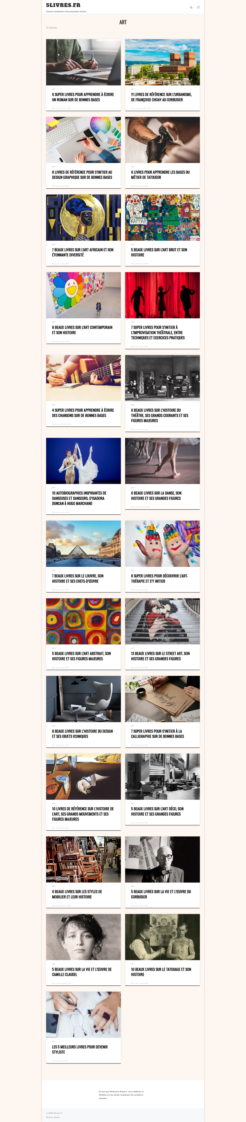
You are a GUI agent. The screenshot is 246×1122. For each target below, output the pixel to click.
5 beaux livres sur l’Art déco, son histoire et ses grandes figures (157, 811)
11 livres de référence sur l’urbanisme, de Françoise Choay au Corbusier (161, 97)
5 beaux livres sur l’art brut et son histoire (159, 252)
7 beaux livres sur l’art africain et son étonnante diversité (82, 252)
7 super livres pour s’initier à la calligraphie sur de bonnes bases (157, 733)
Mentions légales (53, 1117)
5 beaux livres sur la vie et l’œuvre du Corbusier (161, 894)
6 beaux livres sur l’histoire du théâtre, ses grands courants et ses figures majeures (159, 415)
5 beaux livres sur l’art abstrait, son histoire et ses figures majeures (81, 656)
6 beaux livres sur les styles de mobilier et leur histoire (77, 894)
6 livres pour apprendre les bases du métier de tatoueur (160, 174)
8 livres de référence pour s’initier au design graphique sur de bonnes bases (82, 174)
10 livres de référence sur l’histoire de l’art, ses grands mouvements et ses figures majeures (83, 814)
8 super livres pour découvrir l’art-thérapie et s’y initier (159, 578)
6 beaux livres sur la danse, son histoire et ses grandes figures (156, 495)
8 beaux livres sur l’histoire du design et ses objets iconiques (82, 733)
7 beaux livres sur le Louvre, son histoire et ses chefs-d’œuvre (77, 578)
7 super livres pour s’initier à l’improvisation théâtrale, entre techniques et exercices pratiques (158, 332)
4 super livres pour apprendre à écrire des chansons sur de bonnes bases (83, 412)
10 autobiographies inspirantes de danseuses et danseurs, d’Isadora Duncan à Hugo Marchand (79, 498)
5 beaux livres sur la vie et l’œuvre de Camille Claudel (82, 971)
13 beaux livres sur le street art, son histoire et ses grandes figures (160, 656)
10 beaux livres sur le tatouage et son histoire (161, 971)
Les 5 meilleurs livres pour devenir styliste (80, 1049)
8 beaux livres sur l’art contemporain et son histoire (82, 329)
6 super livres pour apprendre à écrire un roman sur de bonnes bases (83, 97)
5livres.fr (58, 1113)
